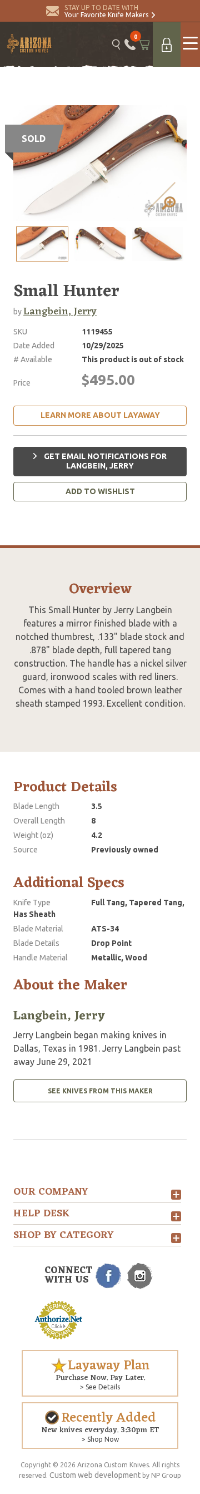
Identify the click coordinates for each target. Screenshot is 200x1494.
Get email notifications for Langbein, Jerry (104, 461)
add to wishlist (100, 491)
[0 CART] (144, 44)
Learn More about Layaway (100, 415)
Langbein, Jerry (60, 312)
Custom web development (95, 1475)
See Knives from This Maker (100, 1090)
